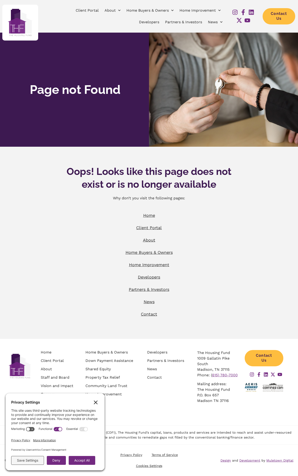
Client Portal (87, 10)
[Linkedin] (251, 12)
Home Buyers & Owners (147, 10)
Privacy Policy (131, 455)
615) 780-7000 (225, 375)
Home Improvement (197, 10)
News (213, 22)
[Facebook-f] (243, 12)
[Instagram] (235, 12)
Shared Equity (98, 369)
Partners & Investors (183, 22)
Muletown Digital (279, 460)
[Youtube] (247, 20)
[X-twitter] (239, 20)
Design (225, 460)
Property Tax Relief (102, 377)
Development (249, 460)
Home (149, 215)
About (110, 10)
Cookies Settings (149, 466)
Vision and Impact (57, 386)
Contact (149, 314)
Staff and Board (55, 377)
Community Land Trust (106, 386)
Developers (149, 22)
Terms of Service (165, 455)
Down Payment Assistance (109, 360)
